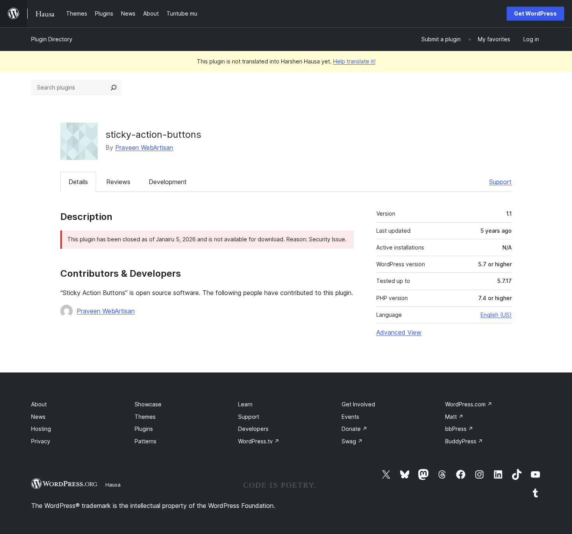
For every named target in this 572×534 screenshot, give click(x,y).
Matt (454, 416)
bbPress (459, 428)
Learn (245, 404)
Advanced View (398, 332)
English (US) (496, 314)
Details (78, 182)
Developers (253, 428)
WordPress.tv (258, 441)
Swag (352, 441)
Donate (354, 428)
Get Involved (358, 404)
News (38, 416)
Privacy (40, 441)
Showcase (148, 404)
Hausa (113, 484)
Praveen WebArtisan (144, 147)
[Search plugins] (113, 87)
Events (350, 416)
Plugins (144, 428)
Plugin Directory (51, 39)
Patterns (145, 441)
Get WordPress (535, 13)
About (39, 404)
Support (500, 182)
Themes (145, 416)
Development (168, 182)
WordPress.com (468, 404)
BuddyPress (464, 441)
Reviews (118, 182)
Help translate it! (354, 61)
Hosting (41, 428)
